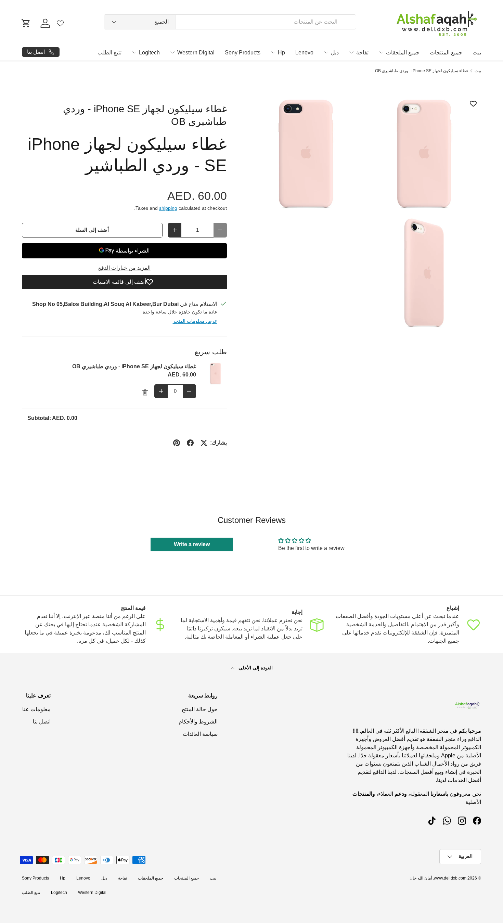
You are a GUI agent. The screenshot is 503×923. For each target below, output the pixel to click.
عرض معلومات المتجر (195, 321)
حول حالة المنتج (200, 709)
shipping (168, 208)
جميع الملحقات (403, 52)
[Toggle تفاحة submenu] (351, 52)
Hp (281, 52)
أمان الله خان (421, 878)
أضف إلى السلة (92, 230)
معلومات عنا (36, 709)
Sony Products (242, 52)
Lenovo (304, 52)
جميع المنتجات (446, 52)
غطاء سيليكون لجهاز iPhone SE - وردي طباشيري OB (421, 71)
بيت (477, 52)
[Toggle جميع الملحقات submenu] (381, 52)
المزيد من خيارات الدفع (124, 268)
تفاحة (362, 52)
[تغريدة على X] (204, 443)
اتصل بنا (42, 722)
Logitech (149, 52)
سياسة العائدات (200, 734)
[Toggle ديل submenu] (326, 52)
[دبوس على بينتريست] (176, 443)
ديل (335, 52)
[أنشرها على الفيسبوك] (190, 443)
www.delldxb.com (450, 878)
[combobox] (230, 22)
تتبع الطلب (109, 52)
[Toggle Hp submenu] (273, 52)
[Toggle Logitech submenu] (134, 52)
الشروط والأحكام (198, 722)
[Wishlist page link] (60, 23)
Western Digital (196, 52)
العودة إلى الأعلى (255, 667)
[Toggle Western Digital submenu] (172, 52)
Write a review (192, 544)
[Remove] (145, 392)
